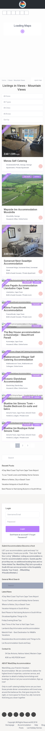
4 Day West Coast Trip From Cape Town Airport (20, 470)
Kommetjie (10, 341)
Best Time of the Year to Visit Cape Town (18, 624)
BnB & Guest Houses (13, 273)
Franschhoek (11, 314)
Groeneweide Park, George (16, 165)
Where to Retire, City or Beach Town (16, 480)
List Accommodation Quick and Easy (16, 643)
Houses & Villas (12, 219)
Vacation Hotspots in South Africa (15, 484)
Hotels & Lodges (12, 416)
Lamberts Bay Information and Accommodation (21, 628)
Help (36, 725)
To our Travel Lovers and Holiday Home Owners (20, 475)
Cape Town (19, 292)
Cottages (9, 366)
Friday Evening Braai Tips (12, 620)
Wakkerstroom (27, 364)
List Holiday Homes (34, 728)
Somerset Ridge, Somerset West (18, 267)
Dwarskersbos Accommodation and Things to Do (21, 639)
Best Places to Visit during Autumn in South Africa (21, 489)
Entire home (23, 219)
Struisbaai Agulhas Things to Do (14, 616)
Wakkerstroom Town (13, 364)
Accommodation (24, 725)
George (29, 165)
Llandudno (10, 292)
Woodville (10, 216)
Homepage (10, 725)
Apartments (10, 168)
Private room (27, 295)
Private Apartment (22, 168)
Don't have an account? (19, 535)
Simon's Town (11, 413)
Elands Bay (10, 385)
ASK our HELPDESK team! (15, 657)
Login (22, 529)
